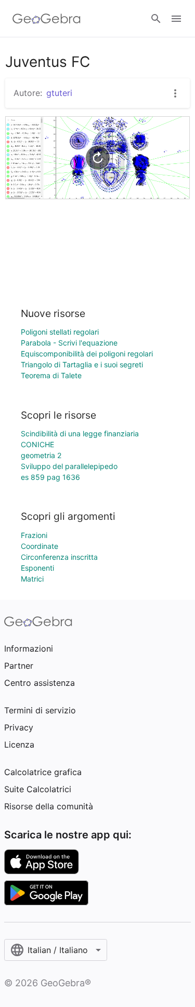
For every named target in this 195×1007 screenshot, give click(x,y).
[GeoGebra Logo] (46, 18)
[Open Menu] (176, 18)
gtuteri (59, 93)
